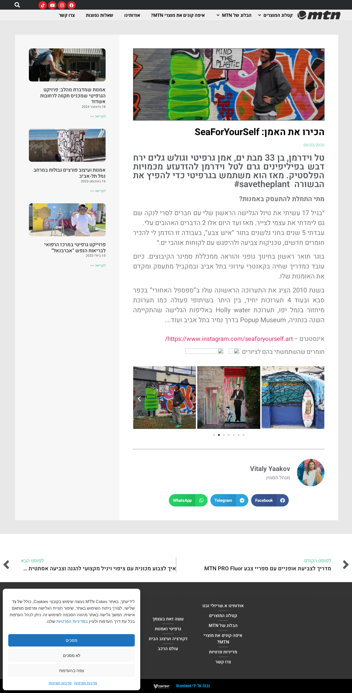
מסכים (71, 640)
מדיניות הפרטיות (85, 683)
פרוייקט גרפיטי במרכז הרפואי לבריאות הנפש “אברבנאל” (75, 247)
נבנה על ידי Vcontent (193, 686)
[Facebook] (71, 5)
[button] (17, 5)
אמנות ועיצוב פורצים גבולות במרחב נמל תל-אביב (70, 173)
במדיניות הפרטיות (72, 621)
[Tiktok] (42, 5)
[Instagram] (62, 5)
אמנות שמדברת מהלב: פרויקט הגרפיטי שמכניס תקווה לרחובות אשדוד (73, 95)
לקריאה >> (98, 116)
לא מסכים (71, 655)
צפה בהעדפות (71, 670)
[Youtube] (52, 5)
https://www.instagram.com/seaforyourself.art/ (229, 339)
